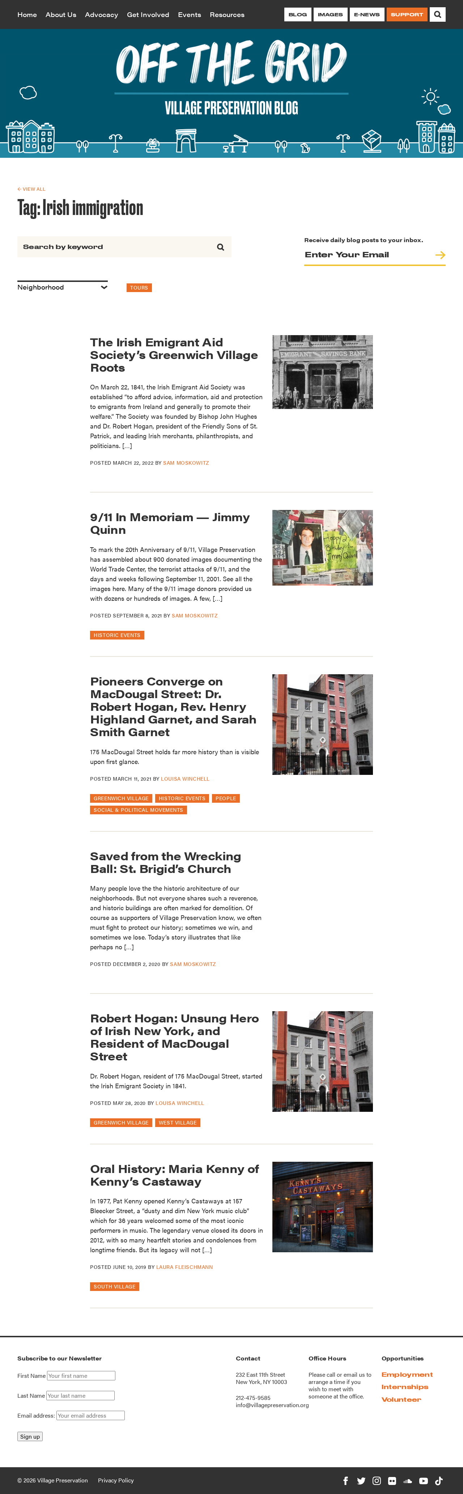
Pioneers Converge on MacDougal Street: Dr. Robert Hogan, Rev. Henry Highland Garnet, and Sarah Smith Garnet (173, 706)
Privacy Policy (116, 1480)
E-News (367, 14)
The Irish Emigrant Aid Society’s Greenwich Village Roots (174, 354)
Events (189, 14)
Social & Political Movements (138, 809)
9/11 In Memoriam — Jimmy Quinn (170, 522)
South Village (114, 1286)
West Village (178, 1122)
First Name (31, 1375)
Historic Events (117, 634)
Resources (227, 14)
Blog (298, 14)
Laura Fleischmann (184, 1266)
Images (330, 14)
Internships (405, 1386)
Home (27, 14)
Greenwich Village (121, 798)
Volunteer (402, 1399)
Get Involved (148, 14)
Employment (407, 1374)
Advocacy (101, 14)
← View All (31, 188)
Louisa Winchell (185, 778)
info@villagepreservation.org (272, 1405)
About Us (61, 14)
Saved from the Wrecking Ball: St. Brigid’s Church (165, 861)
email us (354, 1374)
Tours (139, 287)
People (226, 798)
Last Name (31, 1395)
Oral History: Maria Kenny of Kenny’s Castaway (174, 1174)
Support (407, 14)
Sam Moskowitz (186, 462)
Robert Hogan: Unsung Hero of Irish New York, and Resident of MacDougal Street (174, 1036)
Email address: (36, 1415)
